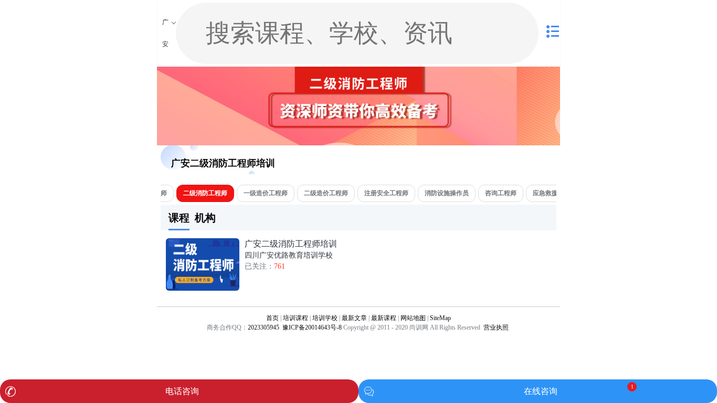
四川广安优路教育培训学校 (289, 255)
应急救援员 (548, 193)
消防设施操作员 (447, 193)
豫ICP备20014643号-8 (311, 327)
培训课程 (295, 318)
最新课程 (383, 318)
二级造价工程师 (326, 193)
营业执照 (496, 327)
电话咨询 (182, 391)
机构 (205, 218)
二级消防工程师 (205, 193)
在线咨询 (540, 391)
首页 (272, 318)
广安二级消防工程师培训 (223, 163)
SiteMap (440, 318)
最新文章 (354, 318)
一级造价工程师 (266, 193)
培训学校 (325, 318)
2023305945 (263, 327)
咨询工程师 (500, 193)
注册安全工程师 (386, 193)
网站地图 (413, 318)
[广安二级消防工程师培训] (202, 288)
